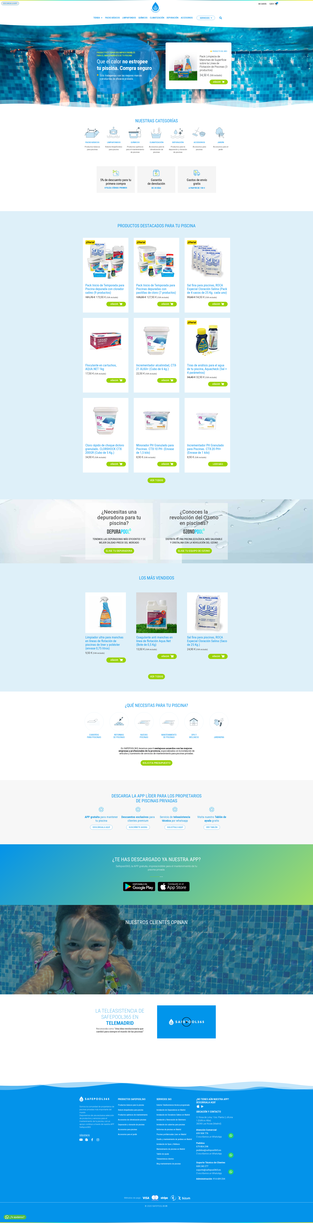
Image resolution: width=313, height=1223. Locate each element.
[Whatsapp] (231, 1135)
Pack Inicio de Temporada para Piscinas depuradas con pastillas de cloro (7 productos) (156, 288)
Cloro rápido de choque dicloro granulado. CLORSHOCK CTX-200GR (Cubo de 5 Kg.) (104, 448)
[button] (98, 18)
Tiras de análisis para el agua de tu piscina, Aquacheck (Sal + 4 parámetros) (207, 368)
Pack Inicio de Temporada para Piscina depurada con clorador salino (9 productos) (104, 288)
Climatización (156, 142)
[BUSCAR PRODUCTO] (220, 18)
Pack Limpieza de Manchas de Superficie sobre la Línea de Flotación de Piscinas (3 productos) (213, 63)
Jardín (220, 142)
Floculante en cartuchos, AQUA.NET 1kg (101, 367)
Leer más (218, 464)
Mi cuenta (262, 4)
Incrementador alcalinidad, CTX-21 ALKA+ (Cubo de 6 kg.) (156, 367)
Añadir (114, 304)
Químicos (135, 142)
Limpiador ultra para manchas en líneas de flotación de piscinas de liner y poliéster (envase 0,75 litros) (104, 642)
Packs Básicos (92, 142)
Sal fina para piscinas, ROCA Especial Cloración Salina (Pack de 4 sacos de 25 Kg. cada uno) (207, 288)
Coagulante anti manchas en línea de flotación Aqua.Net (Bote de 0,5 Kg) (154, 640)
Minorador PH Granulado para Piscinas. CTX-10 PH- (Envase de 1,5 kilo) (155, 448)
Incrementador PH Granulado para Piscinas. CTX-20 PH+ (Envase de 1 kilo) (205, 448)
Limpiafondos (113, 142)
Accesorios (199, 142)
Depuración (178, 142)
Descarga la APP (10, 3)
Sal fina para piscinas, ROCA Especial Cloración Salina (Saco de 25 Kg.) (207, 640)
